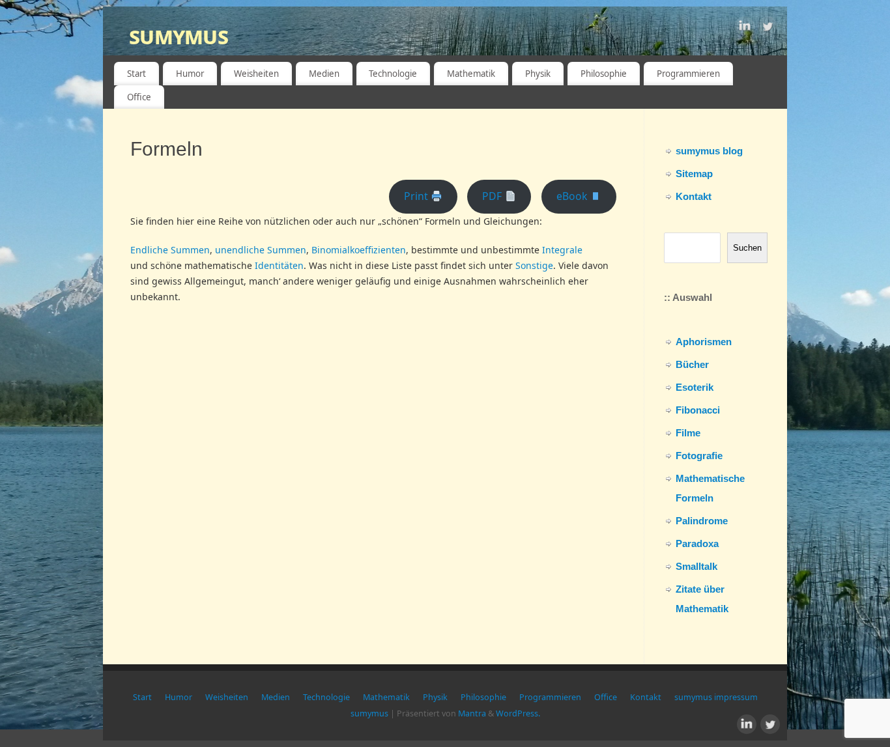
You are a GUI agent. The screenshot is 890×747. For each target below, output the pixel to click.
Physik (538, 73)
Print (417, 196)
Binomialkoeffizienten (358, 250)
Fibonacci (698, 410)
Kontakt (693, 196)
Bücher (692, 364)
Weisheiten (256, 73)
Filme (688, 432)
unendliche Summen (260, 250)
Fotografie (699, 455)
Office (139, 97)
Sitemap (694, 173)
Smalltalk (696, 566)
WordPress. (518, 713)
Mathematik (471, 73)
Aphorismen (704, 341)
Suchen (747, 248)
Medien (324, 73)
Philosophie (604, 73)
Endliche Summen (170, 250)
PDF (493, 196)
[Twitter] (767, 28)
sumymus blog (709, 150)
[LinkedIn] (744, 28)
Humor (190, 73)
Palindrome (702, 520)
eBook (573, 196)
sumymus (178, 35)
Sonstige (534, 265)
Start (136, 73)
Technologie (393, 73)
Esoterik (694, 387)
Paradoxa (697, 543)
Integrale (562, 250)
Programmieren (688, 73)
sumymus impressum (716, 697)
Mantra (472, 713)
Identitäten (279, 265)
